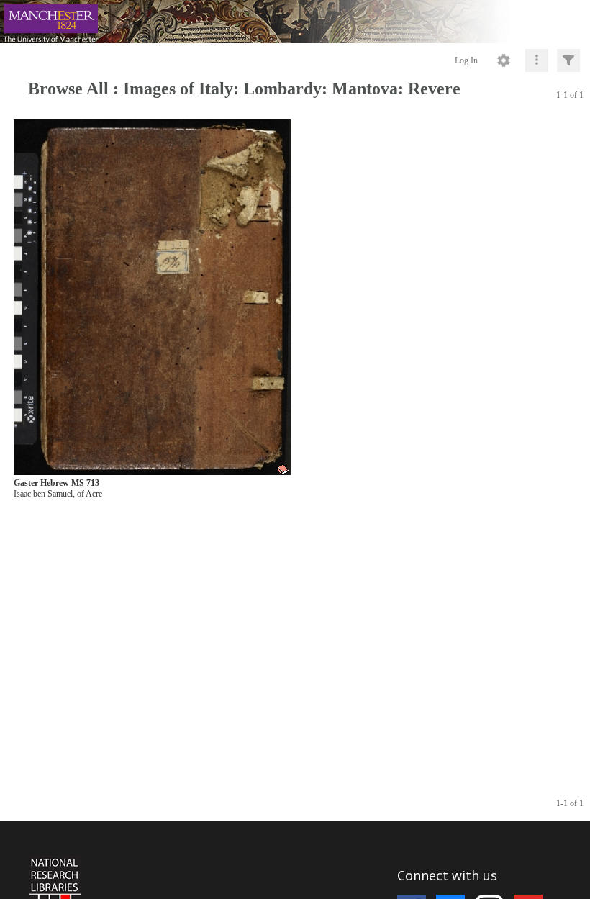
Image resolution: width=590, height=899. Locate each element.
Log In (466, 60)
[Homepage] (295, 21)
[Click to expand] (568, 60)
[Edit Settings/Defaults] (503, 60)
